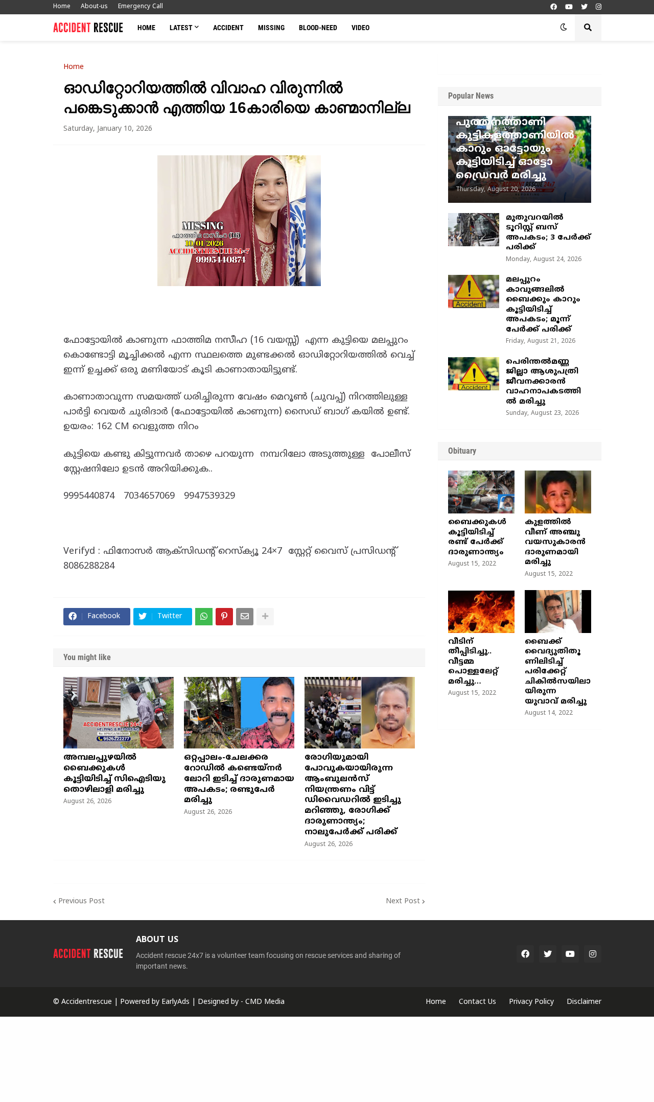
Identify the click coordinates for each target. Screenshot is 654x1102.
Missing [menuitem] (271, 28)
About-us (94, 7)
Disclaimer (584, 1002)
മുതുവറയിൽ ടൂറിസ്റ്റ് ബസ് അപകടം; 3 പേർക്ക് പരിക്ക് (548, 233)
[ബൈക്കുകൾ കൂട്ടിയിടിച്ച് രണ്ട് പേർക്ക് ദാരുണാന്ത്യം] (481, 492)
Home (62, 7)
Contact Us (477, 1002)
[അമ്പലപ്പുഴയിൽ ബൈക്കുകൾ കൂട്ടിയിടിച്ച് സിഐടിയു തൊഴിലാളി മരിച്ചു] (118, 712)
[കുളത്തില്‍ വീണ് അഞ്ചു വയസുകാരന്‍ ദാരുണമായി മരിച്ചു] (558, 492)
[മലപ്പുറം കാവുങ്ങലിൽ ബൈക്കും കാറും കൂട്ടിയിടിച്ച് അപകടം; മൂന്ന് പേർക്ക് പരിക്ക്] (473, 291)
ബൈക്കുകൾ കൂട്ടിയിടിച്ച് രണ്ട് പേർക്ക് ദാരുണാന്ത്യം (477, 537)
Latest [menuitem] (181, 28)
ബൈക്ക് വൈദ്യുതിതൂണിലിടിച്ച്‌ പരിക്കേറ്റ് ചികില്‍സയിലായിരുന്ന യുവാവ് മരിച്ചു (558, 672)
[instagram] (598, 7)
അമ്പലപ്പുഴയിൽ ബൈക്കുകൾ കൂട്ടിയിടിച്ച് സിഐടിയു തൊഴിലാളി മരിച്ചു (114, 773)
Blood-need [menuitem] (318, 28)
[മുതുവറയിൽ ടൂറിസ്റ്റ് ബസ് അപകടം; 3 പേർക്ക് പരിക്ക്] (473, 229)
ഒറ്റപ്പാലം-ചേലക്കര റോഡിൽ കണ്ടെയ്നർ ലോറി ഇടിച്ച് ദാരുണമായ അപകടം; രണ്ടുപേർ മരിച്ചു (239, 779)
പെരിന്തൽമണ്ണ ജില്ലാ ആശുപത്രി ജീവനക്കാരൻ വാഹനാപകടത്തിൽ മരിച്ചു (543, 382)
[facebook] (553, 7)
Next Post (403, 901)
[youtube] (569, 7)
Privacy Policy (531, 1002)
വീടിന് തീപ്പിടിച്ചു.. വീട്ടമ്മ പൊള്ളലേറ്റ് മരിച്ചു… (473, 662)
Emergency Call (140, 7)
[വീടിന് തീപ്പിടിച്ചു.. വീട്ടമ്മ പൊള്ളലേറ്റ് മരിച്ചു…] (481, 611)
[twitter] (584, 7)
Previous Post (81, 901)
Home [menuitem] (146, 28)
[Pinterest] (224, 616)
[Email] (244, 616)
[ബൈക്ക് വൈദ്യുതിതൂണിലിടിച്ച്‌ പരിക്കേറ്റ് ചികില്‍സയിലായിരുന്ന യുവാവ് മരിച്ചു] (558, 611)
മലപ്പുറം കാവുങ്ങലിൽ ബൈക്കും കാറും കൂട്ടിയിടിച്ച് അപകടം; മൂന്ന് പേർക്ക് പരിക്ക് (543, 305)
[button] (563, 27)
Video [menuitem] (360, 28)
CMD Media (265, 1002)
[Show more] (265, 616)
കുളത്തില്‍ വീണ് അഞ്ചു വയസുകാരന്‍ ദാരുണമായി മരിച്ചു (555, 542)
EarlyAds (175, 1002)
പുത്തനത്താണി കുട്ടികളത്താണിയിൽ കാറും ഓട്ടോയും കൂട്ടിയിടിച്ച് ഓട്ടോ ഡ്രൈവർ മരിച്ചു (515, 149)
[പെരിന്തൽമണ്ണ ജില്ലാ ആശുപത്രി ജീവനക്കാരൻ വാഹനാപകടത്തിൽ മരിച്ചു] (473, 373)
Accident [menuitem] (228, 28)
